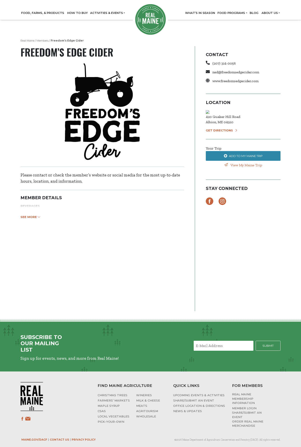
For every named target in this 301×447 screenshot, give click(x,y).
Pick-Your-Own (111, 421)
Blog (254, 13)
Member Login (244, 408)
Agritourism (147, 411)
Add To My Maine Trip (246, 156)
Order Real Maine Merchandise (247, 424)
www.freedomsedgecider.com (235, 81)
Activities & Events (106, 13)
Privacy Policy (84, 439)
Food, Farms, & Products (42, 13)
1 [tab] (102, 155)
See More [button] (29, 217)
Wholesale (146, 416)
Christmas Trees (112, 395)
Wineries (144, 395)
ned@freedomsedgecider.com (235, 72)
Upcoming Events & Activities (199, 395)
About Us (270, 13)
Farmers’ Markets (114, 400)
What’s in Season (200, 13)
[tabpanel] (102, 111)
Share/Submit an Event (193, 400)
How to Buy (77, 13)
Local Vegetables (113, 416)
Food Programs (231, 13)
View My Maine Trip (246, 165)
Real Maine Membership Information (243, 398)
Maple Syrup (109, 405)
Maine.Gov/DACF (34, 439)
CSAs (102, 411)
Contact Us (59, 439)
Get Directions (219, 130)
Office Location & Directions (199, 405)
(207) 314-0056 (224, 63)
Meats (141, 405)
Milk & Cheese (148, 400)
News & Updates (187, 411)
